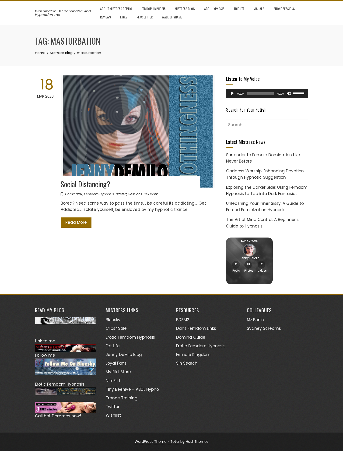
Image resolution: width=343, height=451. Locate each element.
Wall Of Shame (172, 16)
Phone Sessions (284, 8)
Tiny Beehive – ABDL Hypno (132, 389)
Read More (76, 222)
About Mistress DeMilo (116, 8)
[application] (267, 93)
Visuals (259, 8)
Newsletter (144, 16)
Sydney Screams (264, 328)
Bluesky (113, 320)
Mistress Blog (185, 8)
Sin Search (186, 363)
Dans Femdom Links (196, 328)
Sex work (151, 194)
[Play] (232, 93)
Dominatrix (73, 194)
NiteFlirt (113, 381)
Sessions (135, 194)
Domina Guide (190, 337)
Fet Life (113, 346)
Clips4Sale (116, 328)
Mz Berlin (255, 320)
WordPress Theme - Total (157, 441)
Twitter (112, 406)
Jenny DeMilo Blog (124, 354)
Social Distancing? (85, 183)
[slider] (299, 93)
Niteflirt (121, 194)
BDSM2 (182, 320)
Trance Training (121, 398)
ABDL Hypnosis (214, 8)
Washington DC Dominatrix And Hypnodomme (63, 13)
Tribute (239, 8)
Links (123, 16)
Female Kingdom (193, 354)
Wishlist (113, 415)
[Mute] (289, 93)
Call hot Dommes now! (58, 416)
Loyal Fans (116, 363)
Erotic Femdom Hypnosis (130, 337)
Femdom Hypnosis (153, 8)
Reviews (105, 16)
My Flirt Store (118, 372)
